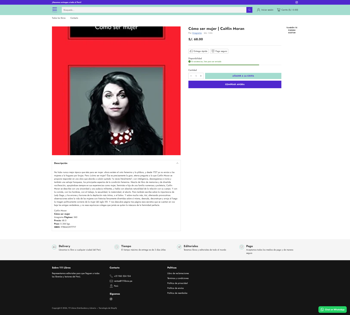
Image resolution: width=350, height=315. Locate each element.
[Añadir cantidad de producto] (200, 76)
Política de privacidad (177, 283)
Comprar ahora (235, 84)
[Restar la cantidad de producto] (191, 76)
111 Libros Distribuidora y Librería (82, 308)
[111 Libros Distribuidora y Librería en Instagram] (296, 3)
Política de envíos (175, 288)
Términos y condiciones (178, 278)
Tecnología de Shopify (108, 308)
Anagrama (197, 33)
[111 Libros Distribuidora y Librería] (54, 10)
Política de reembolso (177, 293)
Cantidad (192, 70)
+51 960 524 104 (122, 276)
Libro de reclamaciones (178, 273)
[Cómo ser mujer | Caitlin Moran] (116, 90)
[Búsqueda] (249, 10)
